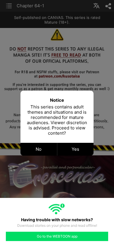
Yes (75, 149)
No (39, 149)
